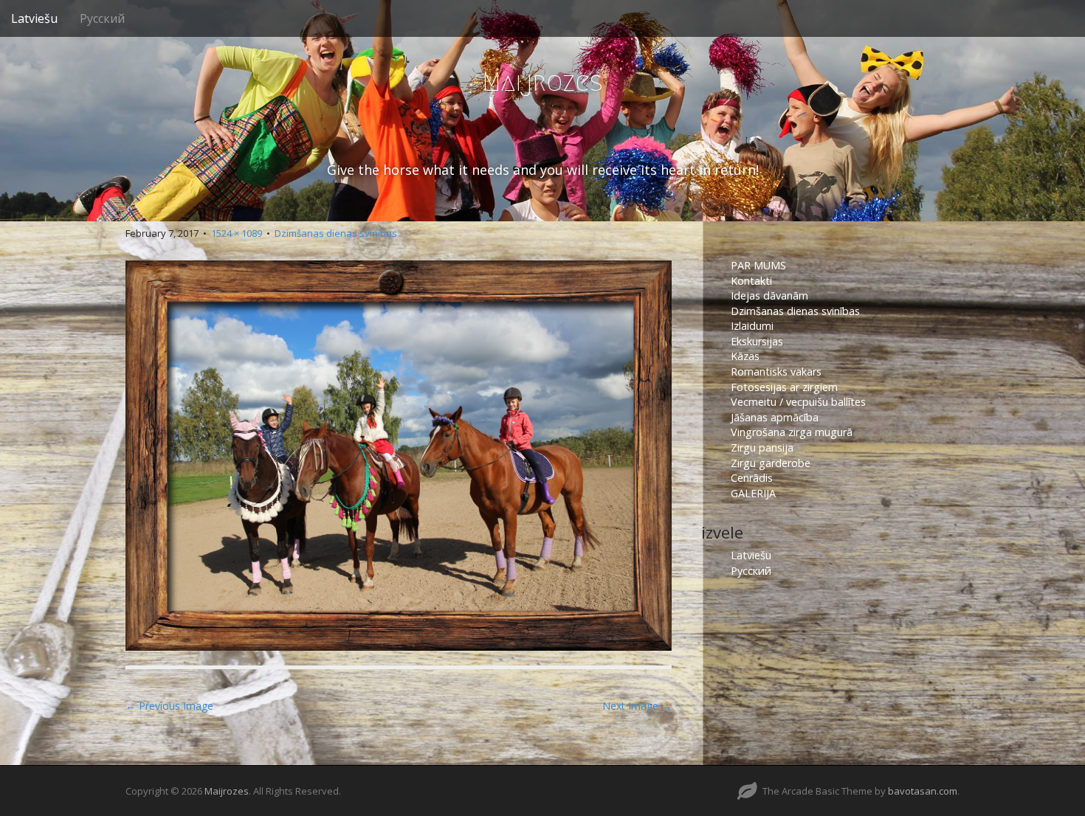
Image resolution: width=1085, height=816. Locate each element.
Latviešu (34, 18)
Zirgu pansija (762, 447)
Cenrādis (752, 478)
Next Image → (637, 706)
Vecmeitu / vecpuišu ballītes (798, 402)
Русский (102, 18)
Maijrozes (542, 81)
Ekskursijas (757, 341)
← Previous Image (169, 706)
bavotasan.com (922, 791)
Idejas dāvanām (769, 295)
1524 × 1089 (236, 233)
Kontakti (753, 281)
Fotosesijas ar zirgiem (784, 387)
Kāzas (745, 356)
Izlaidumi (752, 326)
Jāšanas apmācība (775, 417)
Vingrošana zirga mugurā (791, 432)
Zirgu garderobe (770, 463)
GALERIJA (753, 493)
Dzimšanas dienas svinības (336, 233)
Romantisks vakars (776, 371)
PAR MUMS (758, 265)
